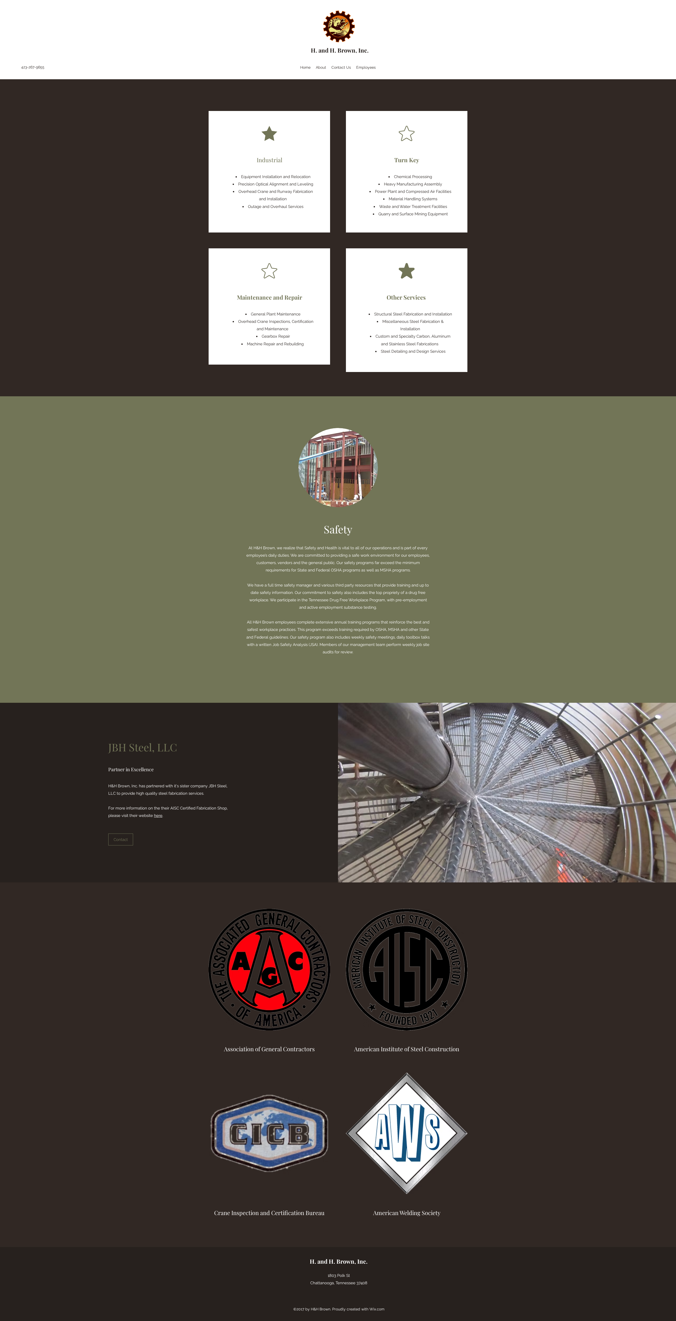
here (158, 815)
